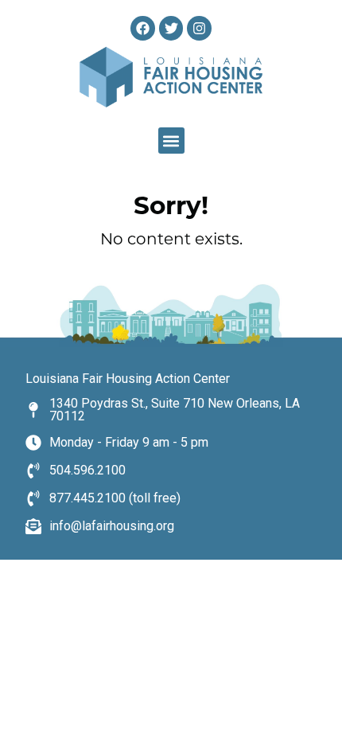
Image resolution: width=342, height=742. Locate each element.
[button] (171, 140)
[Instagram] (199, 28)
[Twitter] (171, 28)
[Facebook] (142, 28)
